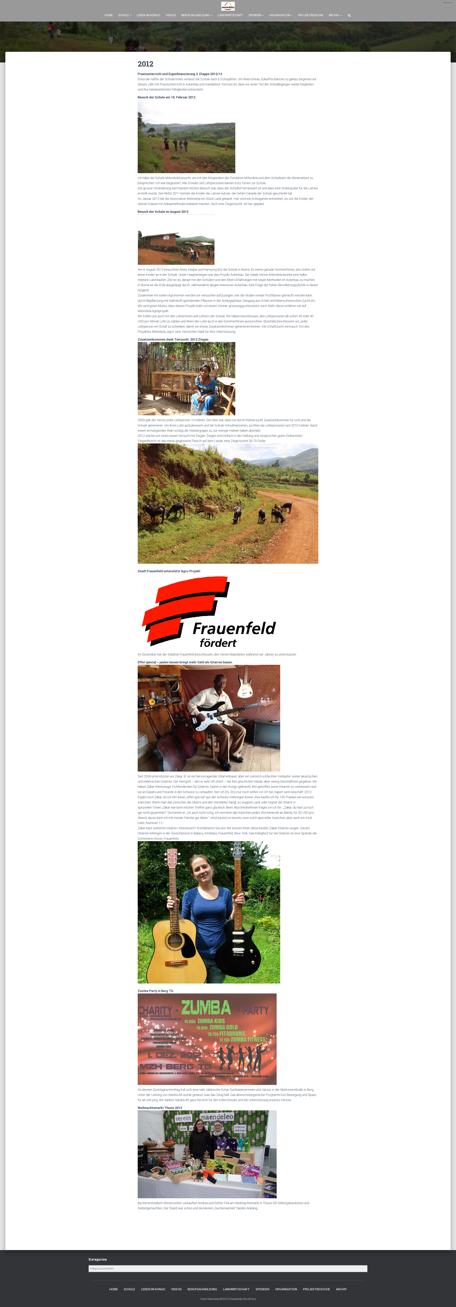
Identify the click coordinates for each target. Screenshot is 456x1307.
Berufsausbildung (196, 15)
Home (109, 15)
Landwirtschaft (230, 15)
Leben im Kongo (148, 15)
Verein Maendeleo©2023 (214, 1299)
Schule (124, 15)
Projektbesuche (310, 15)
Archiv (334, 15)
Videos (171, 15)
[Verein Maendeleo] (228, 6)
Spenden (255, 15)
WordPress (249, 1299)
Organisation (280, 15)
